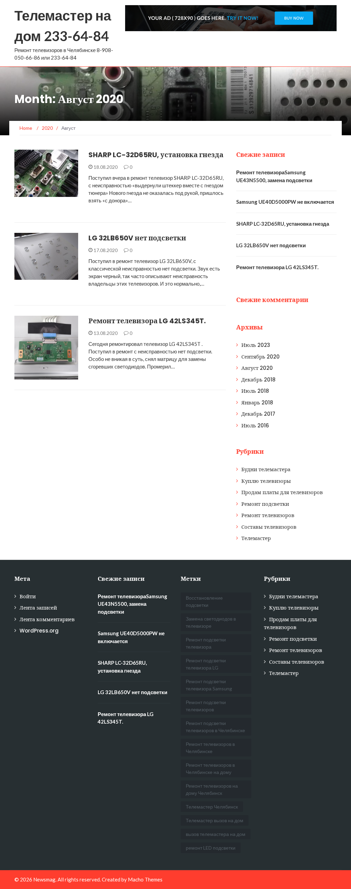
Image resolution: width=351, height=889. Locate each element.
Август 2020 (257, 368)
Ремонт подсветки (46, 276)
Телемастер (256, 538)
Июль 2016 (255, 425)
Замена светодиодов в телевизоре (211, 622)
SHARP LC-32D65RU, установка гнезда (155, 155)
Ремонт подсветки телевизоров (206, 705)
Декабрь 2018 (258, 379)
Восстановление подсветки (204, 601)
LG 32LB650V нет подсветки (137, 238)
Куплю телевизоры (266, 481)
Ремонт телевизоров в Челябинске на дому (210, 768)
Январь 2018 (257, 402)
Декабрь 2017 (258, 413)
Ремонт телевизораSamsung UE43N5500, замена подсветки (132, 604)
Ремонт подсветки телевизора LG (206, 664)
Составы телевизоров (268, 526)
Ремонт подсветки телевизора (206, 643)
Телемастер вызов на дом (214, 820)
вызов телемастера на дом (215, 834)
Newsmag (44, 879)
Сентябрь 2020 (260, 356)
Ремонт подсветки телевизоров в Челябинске (215, 726)
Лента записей (38, 607)
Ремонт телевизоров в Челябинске (210, 747)
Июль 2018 (255, 391)
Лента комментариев (47, 619)
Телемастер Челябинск (212, 807)
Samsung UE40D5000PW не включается (285, 202)
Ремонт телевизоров (267, 515)
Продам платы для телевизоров (282, 492)
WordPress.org (39, 630)
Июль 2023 (255, 345)
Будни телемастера (47, 193)
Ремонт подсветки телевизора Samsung (209, 684)
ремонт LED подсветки (210, 848)
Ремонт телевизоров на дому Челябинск (212, 789)
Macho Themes (145, 879)
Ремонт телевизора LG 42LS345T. (147, 321)
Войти (28, 596)
